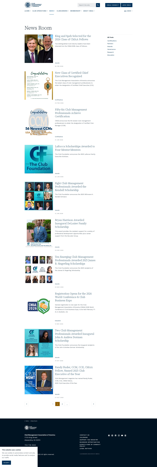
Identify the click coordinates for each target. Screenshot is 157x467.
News (51, 11)
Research (110, 52)
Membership (75, 11)
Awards (57, 63)
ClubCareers (62, 11)
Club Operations (39, 11)
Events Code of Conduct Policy (90, 445)
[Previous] (27, 404)
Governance (111, 49)
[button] (98, 5)
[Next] (94, 404)
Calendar (84, 437)
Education (58, 320)
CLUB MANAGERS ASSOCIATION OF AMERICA (89, 453)
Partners (110, 43)
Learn (27, 11)
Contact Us (84, 435)
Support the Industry (89, 440)
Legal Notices (86, 448)
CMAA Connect (113, 5)
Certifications (59, 100)
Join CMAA (126, 5)
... (67, 404)
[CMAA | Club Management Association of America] (33, 5)
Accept (6, 462)
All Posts (110, 37)
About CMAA (88, 11)
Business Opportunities (90, 442)
